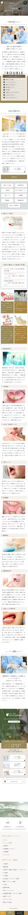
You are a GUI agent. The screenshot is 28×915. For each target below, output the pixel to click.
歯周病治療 (6, 887)
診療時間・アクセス (8, 849)
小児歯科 (5, 873)
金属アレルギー (7, 896)
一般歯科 (5, 864)
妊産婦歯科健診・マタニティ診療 (12, 893)
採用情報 (5, 852)
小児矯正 (5, 875)
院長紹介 (5, 846)
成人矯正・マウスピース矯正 (11, 878)
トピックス (6, 855)
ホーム (5, 840)
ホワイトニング (7, 899)
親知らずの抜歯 (7, 902)
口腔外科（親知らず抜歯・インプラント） (14, 870)
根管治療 (5, 867)
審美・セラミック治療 (9, 881)
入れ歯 (5, 884)
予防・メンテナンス (8, 890)
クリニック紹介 (7, 843)
